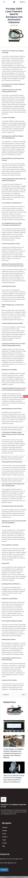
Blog (3, 846)
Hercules (4, 836)
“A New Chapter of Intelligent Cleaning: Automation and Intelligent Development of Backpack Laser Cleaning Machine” (13, 753)
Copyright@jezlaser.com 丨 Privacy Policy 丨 (14, 877)
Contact (4, 843)
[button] (14, 2)
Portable (4, 830)
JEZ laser (4, 827)
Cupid (4, 840)
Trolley (4, 833)
